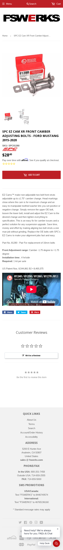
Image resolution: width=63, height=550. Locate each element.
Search (31, 428)
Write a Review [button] (32, 355)
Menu (9, 3)
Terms (31, 424)
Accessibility (31, 437)
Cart (58, 3)
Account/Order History (31, 432)
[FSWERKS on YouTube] (41, 522)
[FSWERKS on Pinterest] (30, 522)
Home (4, 36)
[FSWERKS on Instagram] (36, 522)
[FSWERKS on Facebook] (25, 522)
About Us (31, 419)
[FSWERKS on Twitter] (20, 522)
